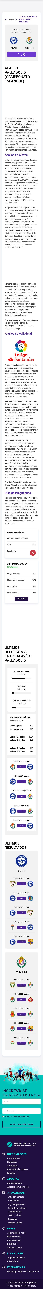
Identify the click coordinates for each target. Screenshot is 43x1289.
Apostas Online (15, 1222)
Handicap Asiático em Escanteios (23, 1271)
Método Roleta (15, 1211)
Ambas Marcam (14, 1183)
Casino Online (14, 1215)
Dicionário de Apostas (17, 1169)
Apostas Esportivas (28, 1282)
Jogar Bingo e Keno (17, 1208)
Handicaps (12, 1162)
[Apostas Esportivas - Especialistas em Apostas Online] (21, 1144)
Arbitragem (12, 1165)
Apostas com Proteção (18, 1187)
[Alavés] (14, 40)
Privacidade (13, 1200)
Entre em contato (16, 1197)
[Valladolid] (29, 40)
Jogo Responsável (16, 1204)
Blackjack (12, 1219)
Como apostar (14, 1158)
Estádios (11, 1173)
